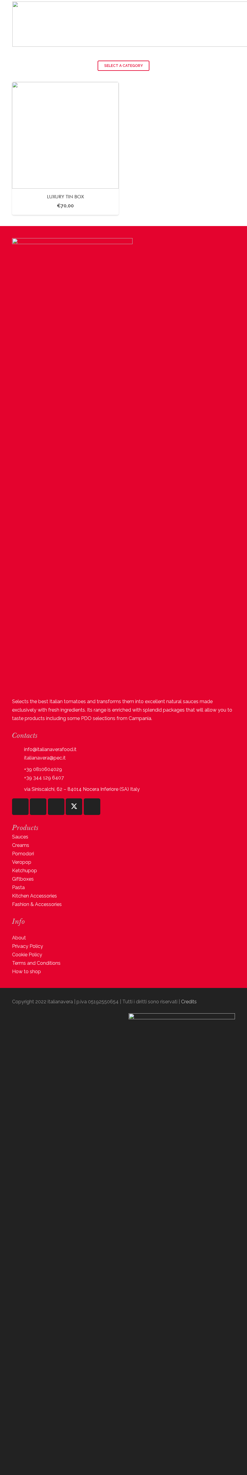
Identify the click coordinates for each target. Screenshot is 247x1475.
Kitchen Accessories (34, 896)
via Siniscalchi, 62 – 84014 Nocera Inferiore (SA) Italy (82, 789)
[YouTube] (56, 806)
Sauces (20, 837)
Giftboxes (23, 879)
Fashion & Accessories (37, 904)
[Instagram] (20, 806)
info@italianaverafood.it (50, 749)
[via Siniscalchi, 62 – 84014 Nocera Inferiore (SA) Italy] (18, 789)
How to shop (26, 971)
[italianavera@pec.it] (18, 758)
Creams (20, 845)
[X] (74, 806)
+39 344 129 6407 (44, 778)
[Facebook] (38, 806)
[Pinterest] (92, 806)
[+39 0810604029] (18, 769)
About (19, 938)
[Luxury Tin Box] (65, 148)
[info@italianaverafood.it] (18, 749)
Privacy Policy (27, 946)
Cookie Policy (27, 955)
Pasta (18, 887)
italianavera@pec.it (45, 758)
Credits (189, 1002)
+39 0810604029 (43, 769)
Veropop (21, 862)
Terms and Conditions (36, 963)
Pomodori (23, 854)
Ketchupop (24, 870)
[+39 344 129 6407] (18, 778)
